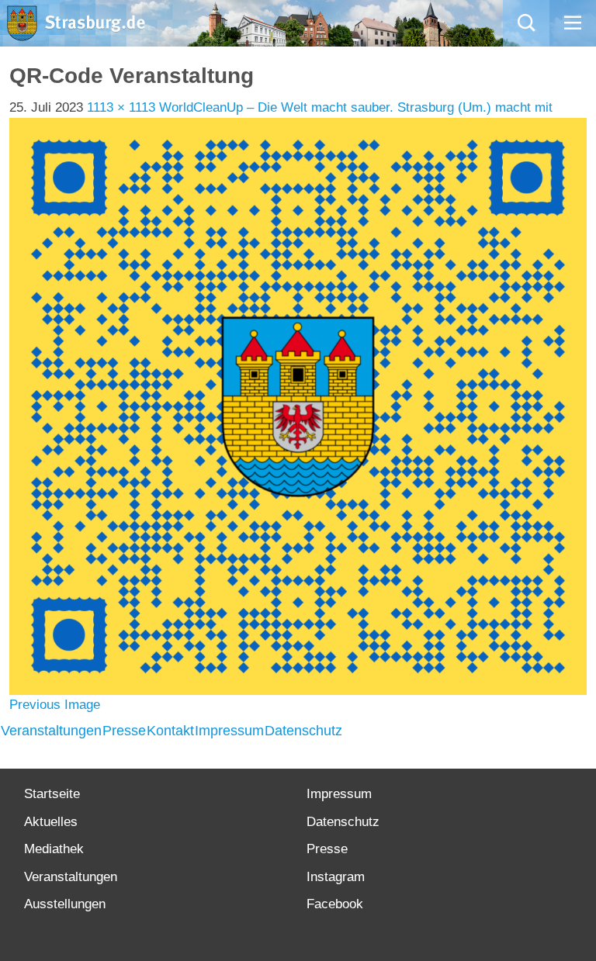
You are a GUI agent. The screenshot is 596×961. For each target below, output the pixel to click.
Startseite (52, 793)
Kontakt (170, 730)
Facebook (335, 904)
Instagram (336, 876)
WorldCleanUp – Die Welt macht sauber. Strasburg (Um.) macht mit (356, 107)
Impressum (229, 730)
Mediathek (54, 849)
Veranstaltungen (51, 730)
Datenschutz (303, 730)
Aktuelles (51, 821)
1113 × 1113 (121, 107)
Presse (124, 730)
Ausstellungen (65, 904)
